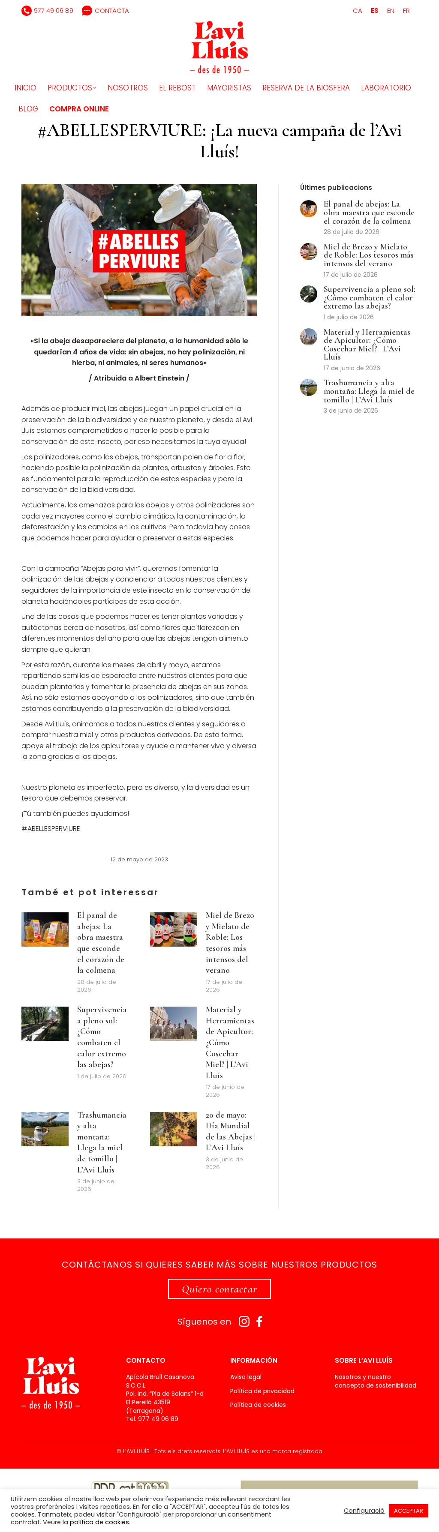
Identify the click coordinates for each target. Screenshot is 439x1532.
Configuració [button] (364, 1510)
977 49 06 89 (53, 10)
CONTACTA (112, 10)
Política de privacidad (262, 1391)
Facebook (259, 1321)
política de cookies (99, 1522)
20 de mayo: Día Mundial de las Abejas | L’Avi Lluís (231, 1131)
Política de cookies (258, 1405)
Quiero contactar (220, 1288)
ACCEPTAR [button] (408, 1511)
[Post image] (45, 929)
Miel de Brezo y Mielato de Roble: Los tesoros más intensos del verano (230, 942)
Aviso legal (246, 1377)
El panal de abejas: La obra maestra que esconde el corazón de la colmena (100, 942)
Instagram (244, 1321)
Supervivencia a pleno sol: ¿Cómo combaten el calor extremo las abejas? (102, 1037)
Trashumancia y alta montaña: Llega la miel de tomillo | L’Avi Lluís (101, 1142)
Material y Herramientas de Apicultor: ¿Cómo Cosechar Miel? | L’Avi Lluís (230, 1042)
